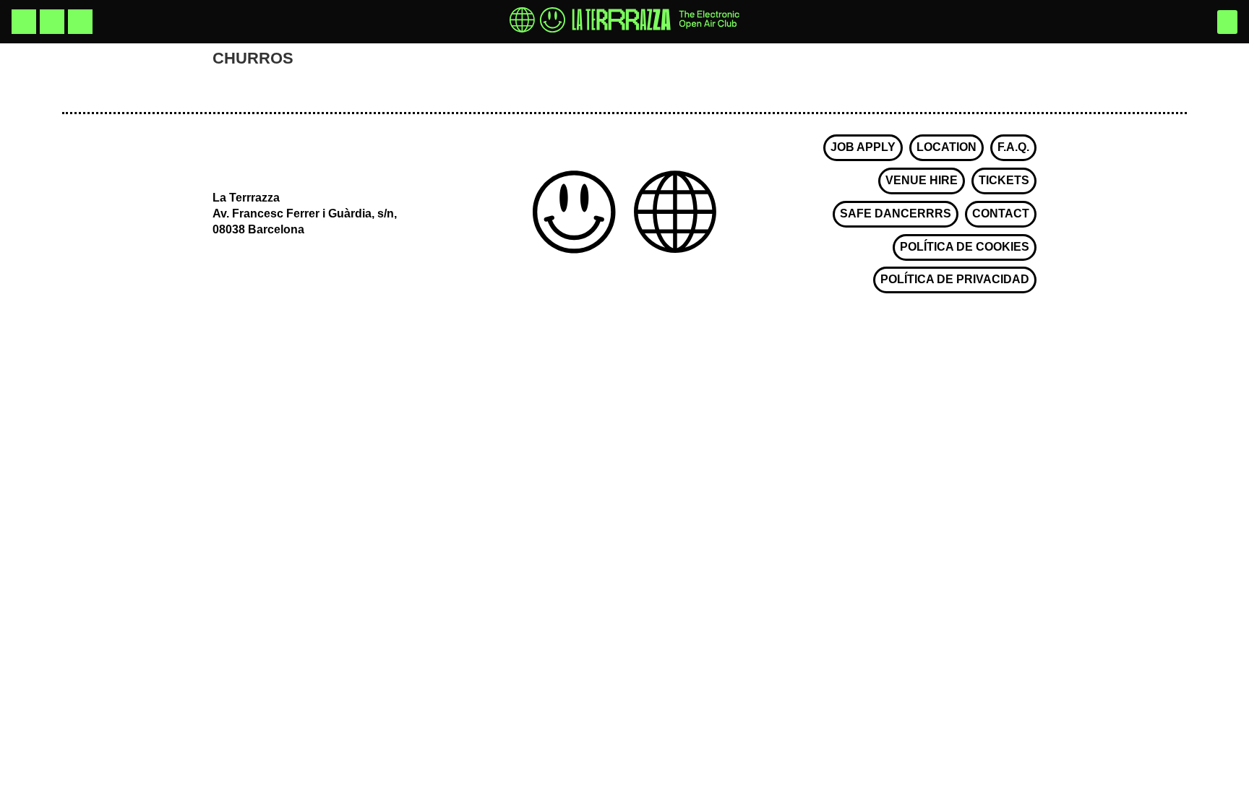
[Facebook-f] (52, 21)
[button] (1227, 22)
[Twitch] (80, 21)
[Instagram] (24, 21)
